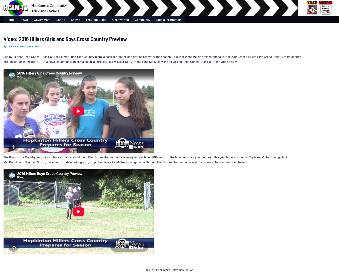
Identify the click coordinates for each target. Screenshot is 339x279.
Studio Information (169, 20)
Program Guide (96, 20)
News (24, 20)
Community (142, 20)
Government (42, 20)
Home (10, 20)
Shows (75, 20)
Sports (60, 20)
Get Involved (120, 20)
